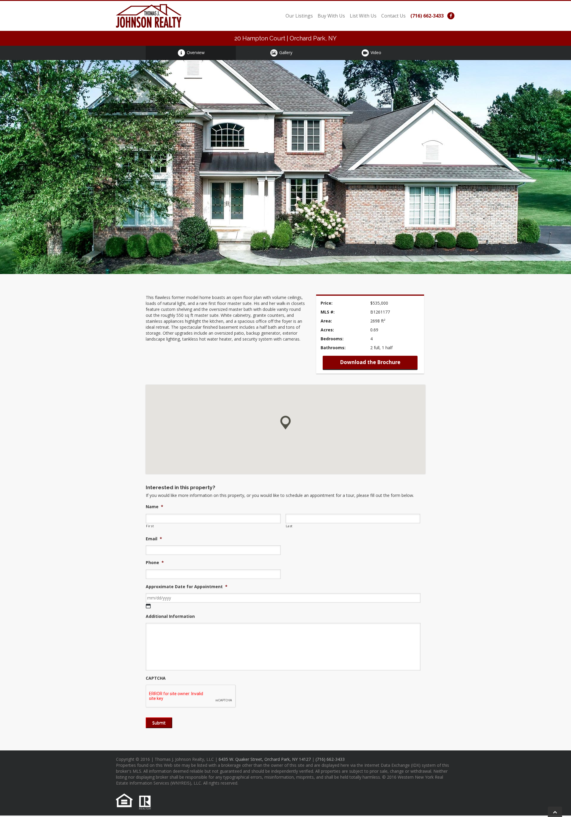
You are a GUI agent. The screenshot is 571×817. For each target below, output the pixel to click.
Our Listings (299, 15)
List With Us (363, 15)
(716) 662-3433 (427, 15)
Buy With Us (331, 15)
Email (154, 538)
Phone (155, 562)
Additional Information (170, 616)
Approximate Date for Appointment (187, 586)
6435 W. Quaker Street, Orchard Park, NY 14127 (265, 759)
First (150, 526)
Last (289, 526)
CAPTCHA (156, 678)
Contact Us (393, 15)
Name (154, 506)
